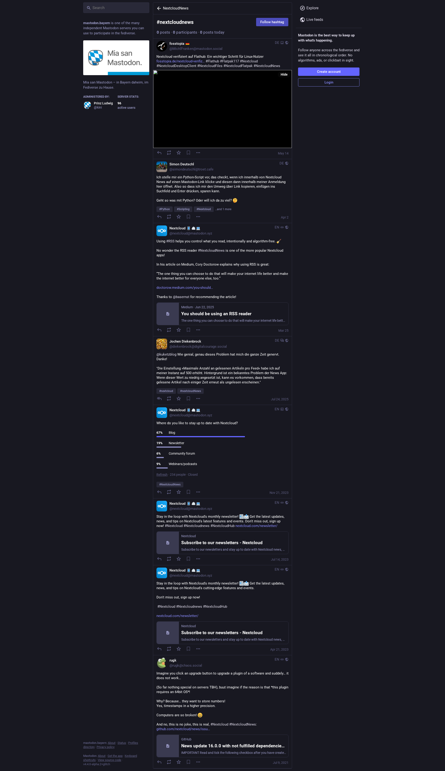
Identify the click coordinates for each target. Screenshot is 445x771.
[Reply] (159, 152)
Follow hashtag (272, 22)
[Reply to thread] (159, 398)
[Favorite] (178, 152)
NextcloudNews (175, 8)
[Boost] (169, 152)
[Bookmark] (188, 152)
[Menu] (198, 152)
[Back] (158, 8)
